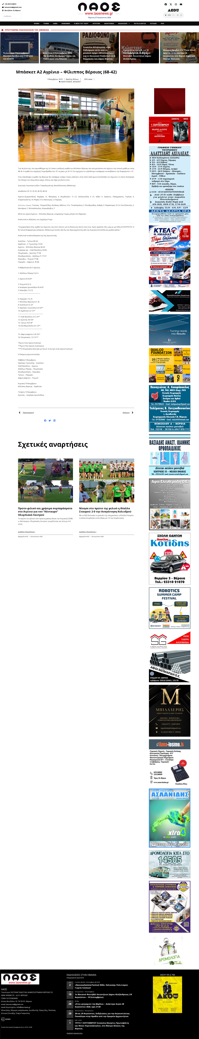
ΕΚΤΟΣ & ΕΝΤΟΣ (140, 23)
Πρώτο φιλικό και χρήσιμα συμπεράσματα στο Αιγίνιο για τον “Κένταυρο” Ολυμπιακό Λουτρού (45, 511)
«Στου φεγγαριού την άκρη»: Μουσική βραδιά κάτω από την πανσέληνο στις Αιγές (178, 56)
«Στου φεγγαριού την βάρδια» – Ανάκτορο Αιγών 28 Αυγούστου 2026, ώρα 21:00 (99, 1005)
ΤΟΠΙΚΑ (46, 23)
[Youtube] (181, 4)
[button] (45, 420)
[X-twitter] (171, 4)
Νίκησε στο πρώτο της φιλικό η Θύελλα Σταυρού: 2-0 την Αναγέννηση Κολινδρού (105, 510)
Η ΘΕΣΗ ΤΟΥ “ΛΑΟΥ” (81, 23)
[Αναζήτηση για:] (12, 16)
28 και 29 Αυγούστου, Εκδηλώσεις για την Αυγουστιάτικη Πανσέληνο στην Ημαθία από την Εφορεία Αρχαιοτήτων (102, 1015)
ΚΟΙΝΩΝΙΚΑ (66, 23)
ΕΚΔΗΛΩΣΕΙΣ (122, 23)
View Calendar (75, 1033)
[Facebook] (165, 4)
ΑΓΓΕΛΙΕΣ (153, 23)
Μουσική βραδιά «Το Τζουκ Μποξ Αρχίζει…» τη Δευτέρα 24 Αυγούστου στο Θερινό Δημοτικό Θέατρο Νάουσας (139, 54)
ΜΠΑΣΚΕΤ (77, 82)
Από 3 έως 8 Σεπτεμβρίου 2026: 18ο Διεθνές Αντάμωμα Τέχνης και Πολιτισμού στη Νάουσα (19, 56)
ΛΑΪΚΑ (55, 23)
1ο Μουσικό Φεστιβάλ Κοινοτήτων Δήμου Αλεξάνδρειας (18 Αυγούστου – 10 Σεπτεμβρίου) (103, 995)
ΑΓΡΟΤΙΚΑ (96, 23)
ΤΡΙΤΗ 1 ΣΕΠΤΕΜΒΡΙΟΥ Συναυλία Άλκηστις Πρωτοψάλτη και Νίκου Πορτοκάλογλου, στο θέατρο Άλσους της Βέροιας (102, 1026)
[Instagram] (176, 4)
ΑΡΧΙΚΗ (36, 23)
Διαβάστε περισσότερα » (26, 532)
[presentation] (2, 48)
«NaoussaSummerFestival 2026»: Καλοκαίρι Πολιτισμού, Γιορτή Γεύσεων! (101, 986)
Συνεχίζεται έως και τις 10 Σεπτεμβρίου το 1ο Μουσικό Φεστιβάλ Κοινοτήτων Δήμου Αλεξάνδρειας (97, 54)
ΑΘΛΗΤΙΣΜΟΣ (109, 23)
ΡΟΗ (162, 23)
